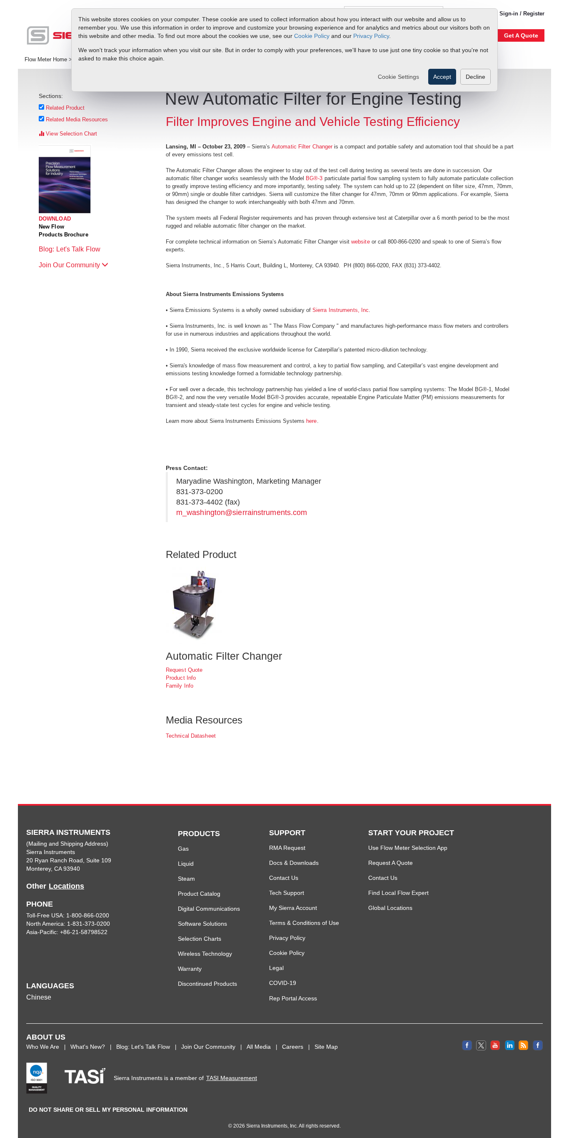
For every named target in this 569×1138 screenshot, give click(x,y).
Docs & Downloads (294, 862)
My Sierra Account (293, 907)
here (310, 421)
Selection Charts (199, 938)
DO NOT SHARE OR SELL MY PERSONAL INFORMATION (108, 1109)
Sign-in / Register (521, 13)
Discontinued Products (207, 983)
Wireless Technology (205, 953)
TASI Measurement (231, 1078)
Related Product (65, 108)
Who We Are (42, 1046)
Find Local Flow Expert (398, 892)
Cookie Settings (398, 76)
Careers (292, 1046)
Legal (276, 968)
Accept (442, 76)
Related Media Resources (77, 119)
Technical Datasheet (191, 736)
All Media (259, 1046)
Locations (66, 886)
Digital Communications (209, 908)
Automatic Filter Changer (302, 146)
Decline (475, 76)
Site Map (326, 1046)
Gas (183, 848)
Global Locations (390, 907)
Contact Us (283, 877)
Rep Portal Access (293, 998)
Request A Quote (390, 862)
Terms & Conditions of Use (304, 922)
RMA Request (287, 847)
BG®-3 (315, 178)
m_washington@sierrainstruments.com (241, 512)
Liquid (186, 863)
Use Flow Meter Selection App (407, 847)
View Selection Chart (70, 134)
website (360, 242)
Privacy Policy (371, 35)
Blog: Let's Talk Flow (70, 249)
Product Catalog (199, 893)
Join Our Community (70, 265)
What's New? (87, 1046)
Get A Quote (521, 35)
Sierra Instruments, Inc (340, 310)
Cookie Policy (311, 35)
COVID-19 (282, 983)
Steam (186, 878)
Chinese (38, 997)
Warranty (190, 968)
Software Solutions (202, 923)
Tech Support (286, 892)
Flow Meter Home (46, 60)
